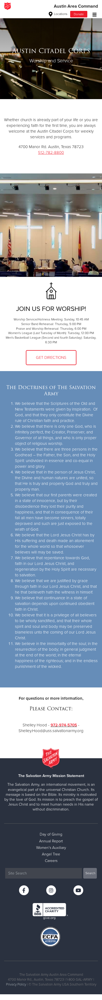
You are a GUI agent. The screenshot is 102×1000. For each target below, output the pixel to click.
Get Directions (51, 357)
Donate (79, 14)
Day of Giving (51, 834)
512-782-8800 (51, 152)
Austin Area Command (76, 6)
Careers (51, 860)
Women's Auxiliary (51, 847)
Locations (60, 14)
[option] (51, 55)
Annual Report (51, 841)
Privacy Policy (16, 984)
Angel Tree (51, 854)
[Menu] (93, 14)
